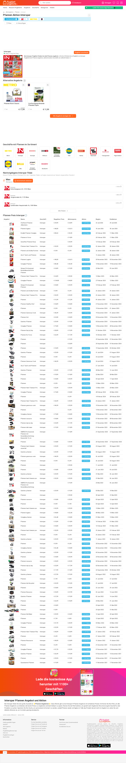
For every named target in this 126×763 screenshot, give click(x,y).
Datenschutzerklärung (70, 752)
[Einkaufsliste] (121, 2)
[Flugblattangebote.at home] (10, 2)
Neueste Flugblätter (15, 7)
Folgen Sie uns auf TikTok (38, 730)
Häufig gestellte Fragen (9, 722)
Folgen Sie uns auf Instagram (39, 726)
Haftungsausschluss (37, 752)
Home (5, 7)
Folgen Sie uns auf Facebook (39, 724)
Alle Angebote (9, 12)
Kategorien (44, 7)
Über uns (5, 733)
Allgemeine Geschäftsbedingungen (53, 752)
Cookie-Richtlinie (81, 752)
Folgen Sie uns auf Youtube (38, 728)
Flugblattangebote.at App (10, 730)
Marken (5, 728)
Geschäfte (35, 7)
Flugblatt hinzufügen (8, 735)
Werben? (5, 724)
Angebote (27, 7)
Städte (52, 7)
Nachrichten (6, 737)
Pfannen (17, 12)
